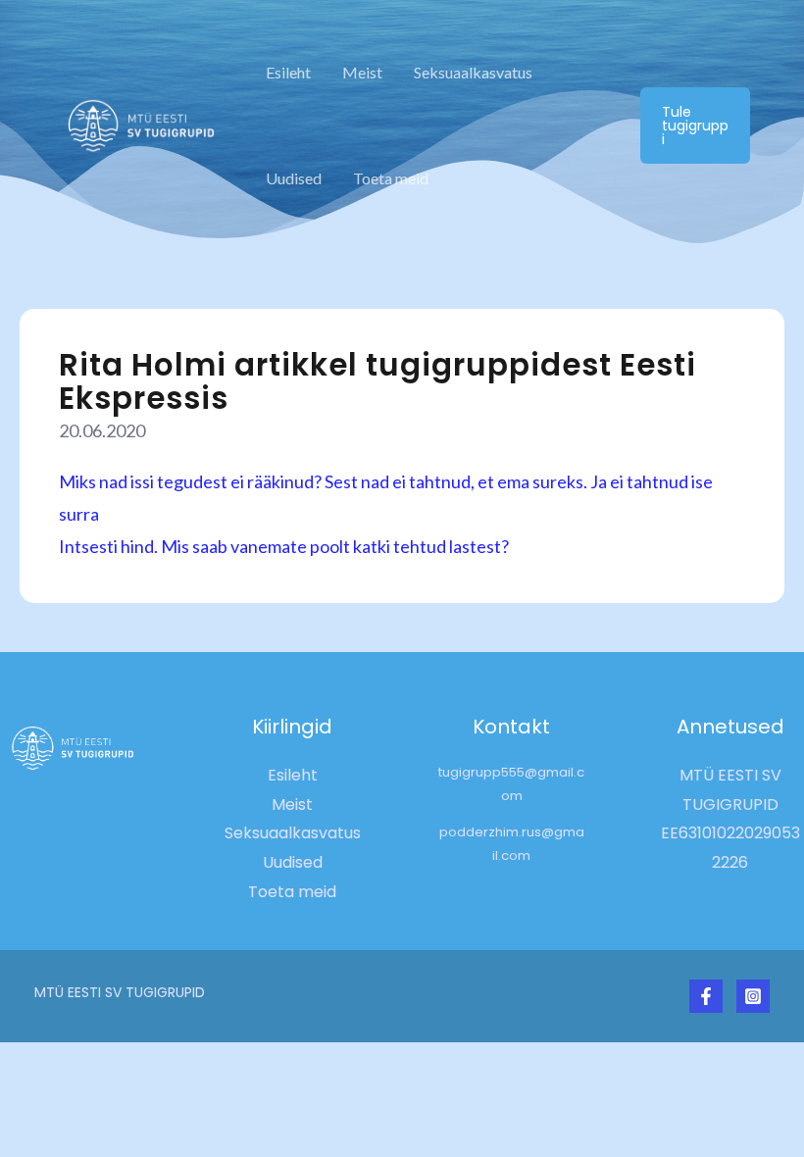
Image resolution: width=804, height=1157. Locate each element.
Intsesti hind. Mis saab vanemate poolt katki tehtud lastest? (284, 546)
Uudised (294, 178)
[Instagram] (753, 996)
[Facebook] (706, 996)
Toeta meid (390, 178)
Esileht (288, 72)
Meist (362, 72)
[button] (695, 125)
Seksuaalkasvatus (473, 72)
